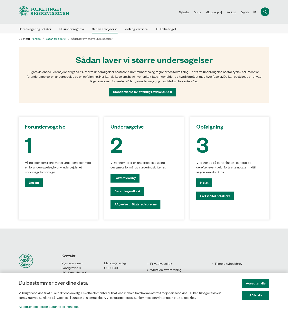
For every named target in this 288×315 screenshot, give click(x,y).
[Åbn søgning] (265, 11)
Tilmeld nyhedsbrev (228, 263)
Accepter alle (255, 283)
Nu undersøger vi (71, 29)
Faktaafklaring (125, 178)
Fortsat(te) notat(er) (215, 196)
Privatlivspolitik (161, 263)
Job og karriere (136, 29)
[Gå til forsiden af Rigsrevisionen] (98, 11)
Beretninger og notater (35, 29)
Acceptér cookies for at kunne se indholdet (49, 306)
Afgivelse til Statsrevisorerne (135, 204)
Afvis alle (255, 295)
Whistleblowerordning (165, 269)
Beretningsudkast (127, 191)
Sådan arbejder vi (105, 29)
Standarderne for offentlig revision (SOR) (142, 91)
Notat (204, 182)
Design (34, 182)
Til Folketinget (166, 29)
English (245, 12)
